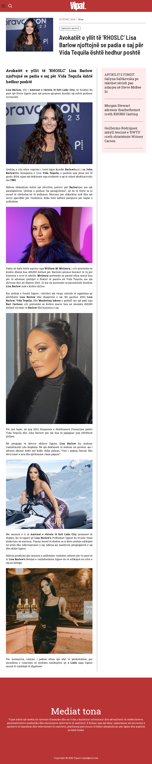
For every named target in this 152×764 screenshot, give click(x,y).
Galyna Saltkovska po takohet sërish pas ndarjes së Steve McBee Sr (122, 85)
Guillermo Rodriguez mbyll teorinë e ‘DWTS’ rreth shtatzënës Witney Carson (123, 134)
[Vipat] (77, 6)
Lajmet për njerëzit (70, 28)
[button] (10, 6)
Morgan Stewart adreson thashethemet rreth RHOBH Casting (122, 109)
